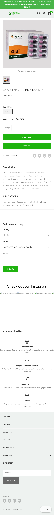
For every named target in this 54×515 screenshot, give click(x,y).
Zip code (6, 253)
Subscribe (11, 480)
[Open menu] (4, 13)
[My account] (44, 13)
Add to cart (27, 137)
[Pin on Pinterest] (39, 156)
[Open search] (38, 13)
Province (6, 241)
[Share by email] (49, 156)
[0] (49, 13)
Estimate (10, 269)
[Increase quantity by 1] (28, 128)
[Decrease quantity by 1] (14, 128)
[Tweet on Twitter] (44, 156)
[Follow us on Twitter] (9, 501)
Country (6, 230)
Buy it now (27, 146)
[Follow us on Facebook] (4, 501)
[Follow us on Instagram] (14, 501)
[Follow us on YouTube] (19, 501)
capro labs (7, 95)
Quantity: (6, 128)
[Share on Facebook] (34, 156)
